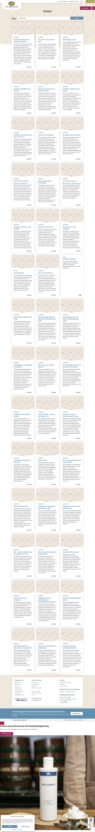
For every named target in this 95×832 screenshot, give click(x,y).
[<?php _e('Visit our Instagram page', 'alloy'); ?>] (32, 700)
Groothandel (71, 1)
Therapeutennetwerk (19, 694)
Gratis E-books (18, 687)
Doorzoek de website (36, 693)
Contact (81, 1)
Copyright (74, 720)
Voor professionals (62, 1)
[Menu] (93, 818)
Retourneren (34, 686)
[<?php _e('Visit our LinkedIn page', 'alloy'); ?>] (38, 700)
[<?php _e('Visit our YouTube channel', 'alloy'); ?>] (36, 700)
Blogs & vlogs (18, 684)
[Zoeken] (87, 1)
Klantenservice (35, 682)
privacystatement (20, 822)
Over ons (17, 686)
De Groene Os (76, 713)
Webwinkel (85, 8)
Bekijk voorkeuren (26, 826)
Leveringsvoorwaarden (37, 687)
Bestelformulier (18, 689)
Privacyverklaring (20, 829)
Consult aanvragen (36, 691)
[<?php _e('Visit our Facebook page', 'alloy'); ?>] (34, 700)
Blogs (76, 1)
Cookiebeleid (14, 829)
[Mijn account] (93, 1)
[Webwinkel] (90, 1)
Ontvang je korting (6, 733)
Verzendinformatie (36, 684)
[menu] (93, 8)
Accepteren (9, 826)
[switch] (90, 827)
